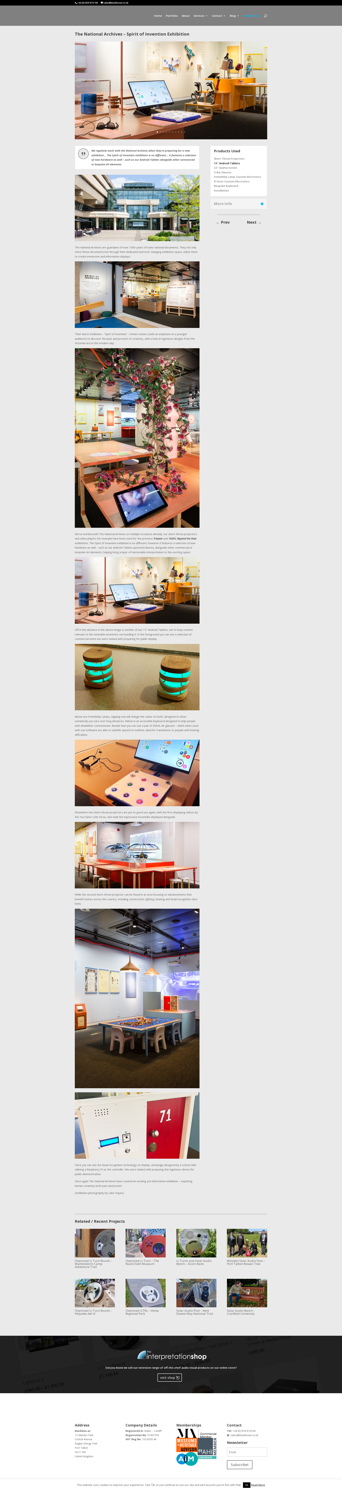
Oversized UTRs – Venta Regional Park (142, 1312)
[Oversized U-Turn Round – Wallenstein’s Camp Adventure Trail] (95, 1243)
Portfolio (172, 15)
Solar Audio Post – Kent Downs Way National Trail (194, 1312)
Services (199, 15)
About (186, 15)
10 (184, 132)
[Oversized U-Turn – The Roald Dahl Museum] (146, 1243)
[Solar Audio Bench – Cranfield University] (247, 1293)
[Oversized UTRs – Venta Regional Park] (146, 1293)
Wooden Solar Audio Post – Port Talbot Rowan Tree (246, 1262)
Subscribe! (239, 1464)
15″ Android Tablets (227, 163)
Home (158, 15)
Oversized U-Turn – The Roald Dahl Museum (142, 1262)
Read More (258, 1485)
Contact (217, 15)
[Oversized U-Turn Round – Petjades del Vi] (95, 1293)
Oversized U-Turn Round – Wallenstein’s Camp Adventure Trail (93, 1264)
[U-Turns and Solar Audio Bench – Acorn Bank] (196, 1243)
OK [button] (246, 1485)
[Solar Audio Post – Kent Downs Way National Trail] (196, 1293)
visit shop (167, 1377)
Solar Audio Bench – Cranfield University (241, 1312)
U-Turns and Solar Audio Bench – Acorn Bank (194, 1262)
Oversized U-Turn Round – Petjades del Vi (93, 1312)
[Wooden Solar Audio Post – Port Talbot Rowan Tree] (247, 1243)
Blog (233, 15)
